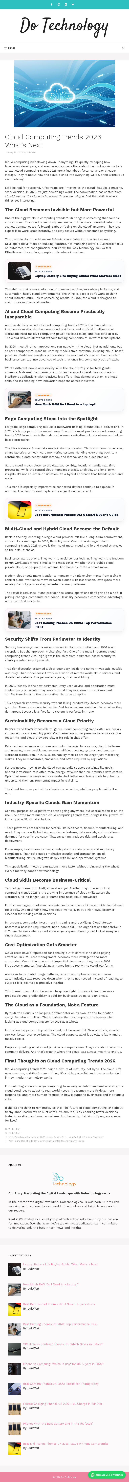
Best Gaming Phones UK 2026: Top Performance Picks (73, 624)
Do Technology (64, 26)
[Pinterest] (66, 5)
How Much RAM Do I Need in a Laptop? (65, 404)
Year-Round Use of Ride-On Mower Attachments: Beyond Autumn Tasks (46, 1141)
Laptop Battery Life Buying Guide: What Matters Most (77, 276)
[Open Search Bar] (123, 48)
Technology (14, 1129)
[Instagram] (58, 5)
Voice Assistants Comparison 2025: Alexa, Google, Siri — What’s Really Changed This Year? (56, 1137)
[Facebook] (51, 5)
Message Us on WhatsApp (109, 1475)
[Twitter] (73, 5)
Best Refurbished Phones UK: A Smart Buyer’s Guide (76, 514)
